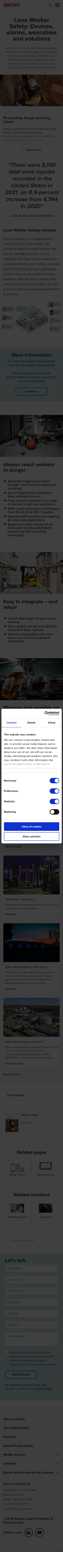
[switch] (54, 791)
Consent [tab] (11, 722)
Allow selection (31, 836)
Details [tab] (31, 722)
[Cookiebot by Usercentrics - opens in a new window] (45, 713)
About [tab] (51, 722)
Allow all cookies (31, 826)
